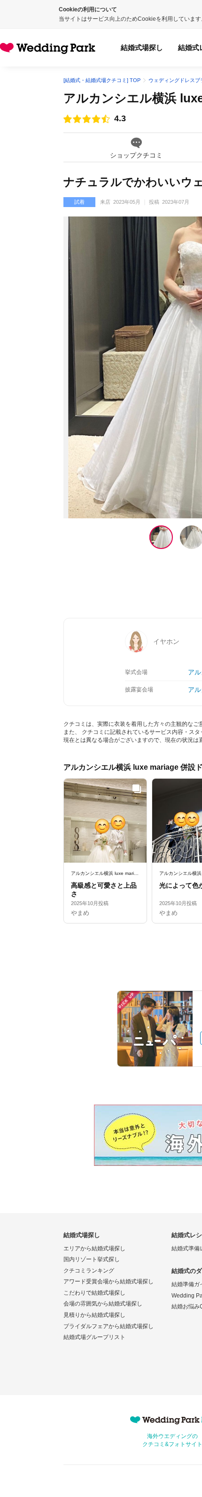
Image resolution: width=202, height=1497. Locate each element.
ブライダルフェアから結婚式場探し (108, 1326)
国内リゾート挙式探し (91, 1259)
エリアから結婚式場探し (94, 1248)
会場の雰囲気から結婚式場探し (102, 1303)
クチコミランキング (88, 1270)
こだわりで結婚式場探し (94, 1292)
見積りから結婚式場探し (94, 1315)
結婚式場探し (142, 47)
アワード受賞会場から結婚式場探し (108, 1281)
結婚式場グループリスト (94, 1337)
